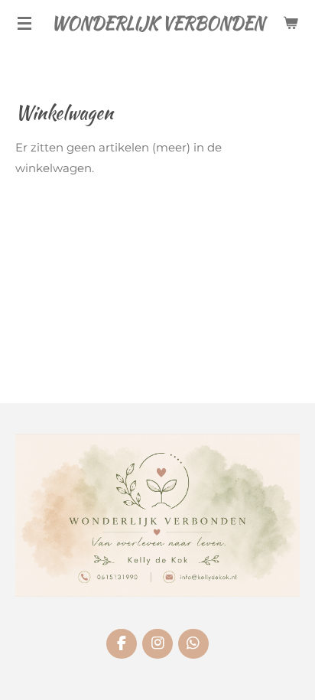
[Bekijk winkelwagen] (290, 23)
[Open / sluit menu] (24, 23)
